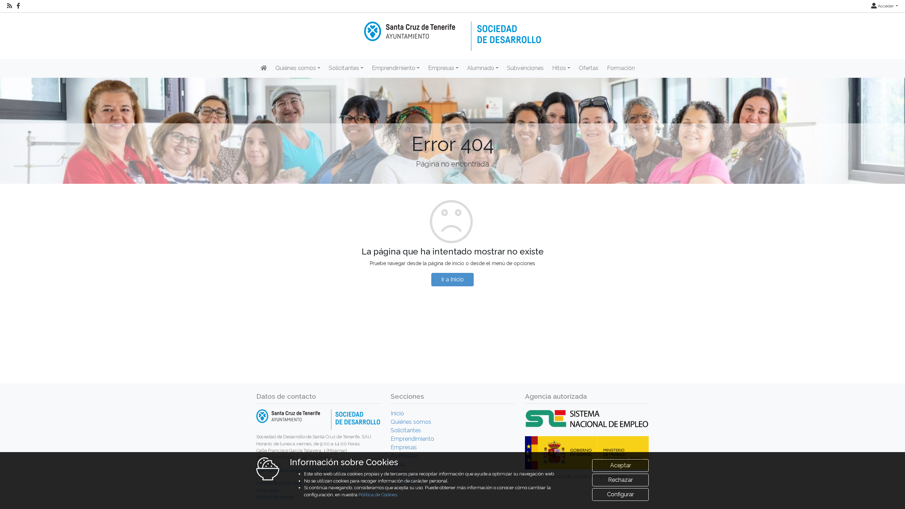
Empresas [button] (441, 68)
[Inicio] (452, 31)
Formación (621, 68)
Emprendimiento (412, 438)
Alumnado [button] (480, 68)
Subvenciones (525, 68)
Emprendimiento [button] (393, 68)
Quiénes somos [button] (295, 68)
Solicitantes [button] (344, 68)
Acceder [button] (886, 6)
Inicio (397, 413)
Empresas (404, 447)
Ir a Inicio (452, 279)
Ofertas (589, 68)
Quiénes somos (411, 422)
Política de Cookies (377, 494)
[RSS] (9, 6)
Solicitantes (406, 430)
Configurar (620, 494)
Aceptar (620, 465)
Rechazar (620, 479)
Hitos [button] (559, 68)
